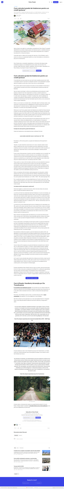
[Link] (12, 77)
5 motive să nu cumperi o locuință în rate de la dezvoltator (27, 450)
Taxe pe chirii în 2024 (19, 466)
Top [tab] (15, 447)
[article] (32, 453)
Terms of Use (37, 419)
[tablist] (18, 435)
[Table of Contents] (1, 245)
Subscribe (56, 2)
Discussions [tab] (21, 447)
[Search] (49, 2)
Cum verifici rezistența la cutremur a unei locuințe (25, 458)
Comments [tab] (16, 435)
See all (16, 473)
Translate (16, 6)
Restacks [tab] (20, 435)
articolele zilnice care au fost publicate (38, 405)
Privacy (9, 487)
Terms (11, 487)
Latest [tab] (18, 447)
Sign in (61, 2)
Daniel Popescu (18, 15)
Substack (54, 487)
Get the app (36, 487)
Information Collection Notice (31, 420)
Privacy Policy (40, 420)
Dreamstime (33, 45)
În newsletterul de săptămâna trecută (22, 287)
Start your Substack (30, 487)
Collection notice (14, 487)
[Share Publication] (52, 2)
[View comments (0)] (18, 19)
